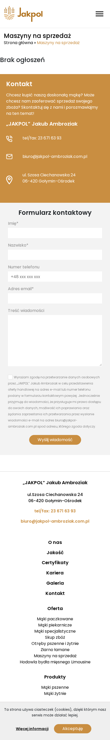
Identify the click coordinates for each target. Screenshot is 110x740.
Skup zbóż (55, 637)
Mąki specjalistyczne (55, 631)
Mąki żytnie (55, 693)
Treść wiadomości (26, 310)
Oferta (55, 608)
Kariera (55, 573)
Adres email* (21, 289)
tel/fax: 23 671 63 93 (42, 138)
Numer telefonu (23, 267)
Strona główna (18, 43)
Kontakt (55, 593)
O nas (55, 542)
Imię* (13, 223)
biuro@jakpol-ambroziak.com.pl (55, 156)
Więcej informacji (32, 728)
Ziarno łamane (55, 650)
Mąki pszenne (55, 687)
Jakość (55, 552)
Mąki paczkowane (55, 619)
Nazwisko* (18, 245)
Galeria (55, 583)
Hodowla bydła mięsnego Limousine (55, 662)
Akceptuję (72, 729)
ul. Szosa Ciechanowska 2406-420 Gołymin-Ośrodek (49, 178)
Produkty (55, 677)
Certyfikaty (55, 562)
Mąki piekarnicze (55, 625)
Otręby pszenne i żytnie (55, 643)
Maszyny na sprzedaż (55, 656)
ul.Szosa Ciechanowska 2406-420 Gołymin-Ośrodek (55, 498)
